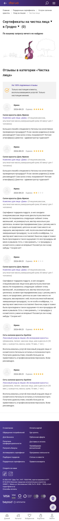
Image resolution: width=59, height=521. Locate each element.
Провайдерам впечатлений (35, 447)
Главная (6, 10)
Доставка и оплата (37, 442)
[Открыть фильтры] (53, 507)
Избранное (29, 518)
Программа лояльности (39, 453)
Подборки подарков (11, 457)
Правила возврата (37, 462)
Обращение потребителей (14, 432)
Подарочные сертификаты (23, 10)
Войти (52, 518)
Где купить (34, 432)
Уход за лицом (19, 13)
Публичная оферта (37, 437)
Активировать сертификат (14, 453)
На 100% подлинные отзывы (24, 85)
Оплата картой (36, 428)
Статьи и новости (37, 457)
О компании (8, 428)
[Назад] (5, 3)
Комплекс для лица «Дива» (15, 118)
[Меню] (53, 3)
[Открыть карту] (53, 498)
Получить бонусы (10, 448)
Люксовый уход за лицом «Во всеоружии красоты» (26, 338)
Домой (7, 518)
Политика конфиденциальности (12, 442)
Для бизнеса (8, 437)
